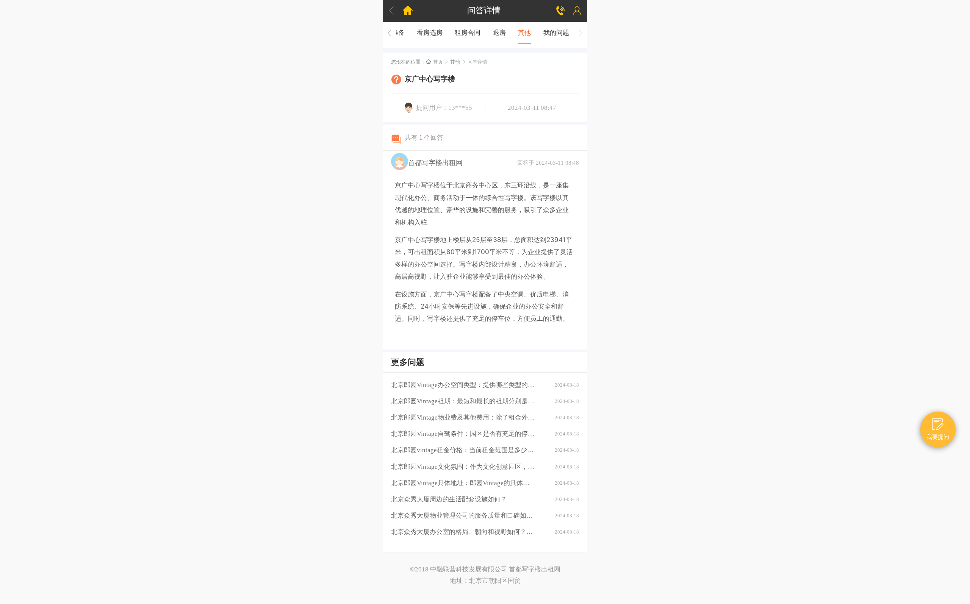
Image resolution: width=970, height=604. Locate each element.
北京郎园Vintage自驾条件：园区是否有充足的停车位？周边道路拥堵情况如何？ (462, 433)
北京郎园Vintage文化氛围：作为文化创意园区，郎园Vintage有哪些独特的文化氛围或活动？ (462, 466)
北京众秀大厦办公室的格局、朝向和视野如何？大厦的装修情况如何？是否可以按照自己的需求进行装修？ (462, 531)
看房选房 (430, 32)
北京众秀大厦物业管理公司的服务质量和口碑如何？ (462, 515)
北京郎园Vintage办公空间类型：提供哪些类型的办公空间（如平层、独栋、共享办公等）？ (462, 385)
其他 (524, 32)
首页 (434, 62)
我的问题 (556, 32)
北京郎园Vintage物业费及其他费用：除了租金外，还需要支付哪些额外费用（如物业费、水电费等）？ (462, 417)
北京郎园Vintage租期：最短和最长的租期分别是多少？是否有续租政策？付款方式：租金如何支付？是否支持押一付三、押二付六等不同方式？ (462, 401)
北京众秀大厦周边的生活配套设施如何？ (449, 499)
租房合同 (467, 32)
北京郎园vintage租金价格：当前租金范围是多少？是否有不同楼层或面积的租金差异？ (462, 450)
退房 (499, 32)
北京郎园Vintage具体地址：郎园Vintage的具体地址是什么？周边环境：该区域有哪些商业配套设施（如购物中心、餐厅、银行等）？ (462, 483)
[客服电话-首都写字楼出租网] (560, 11)
